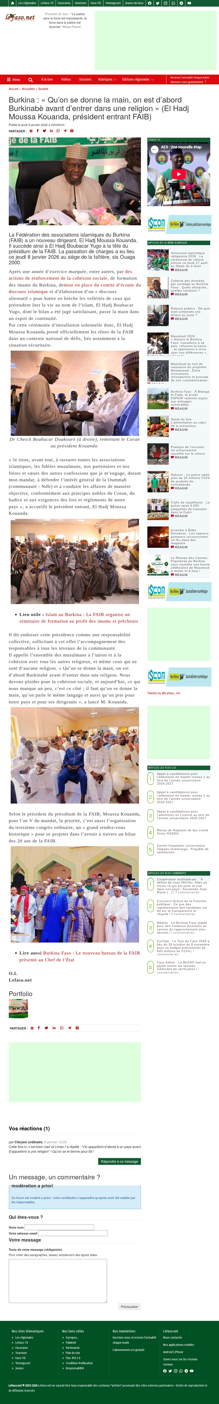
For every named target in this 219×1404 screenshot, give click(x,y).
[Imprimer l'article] (72, 131)
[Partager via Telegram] (65, 131)
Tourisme (80, 3)
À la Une (47, 79)
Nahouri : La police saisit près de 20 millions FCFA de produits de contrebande (190, 479)
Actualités (28, 89)
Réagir (181, 270)
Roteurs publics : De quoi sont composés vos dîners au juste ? (190, 312)
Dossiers (85, 79)
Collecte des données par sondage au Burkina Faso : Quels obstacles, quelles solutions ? (189, 285)
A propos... (72, 1337)
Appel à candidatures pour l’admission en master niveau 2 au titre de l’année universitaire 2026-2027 (183, 797)
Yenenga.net (113, 3)
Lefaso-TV (47, 3)
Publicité (71, 1343)
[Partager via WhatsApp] (58, 131)
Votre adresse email (23, 1233)
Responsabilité (75, 1368)
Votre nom (16, 1227)
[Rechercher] (30, 80)
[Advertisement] (157, 40)
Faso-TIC (96, 3)
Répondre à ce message (119, 1161)
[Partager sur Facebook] (37, 131)
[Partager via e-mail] (31, 131)
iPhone (179, 1352)
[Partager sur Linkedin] (51, 131)
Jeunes (19, 1368)
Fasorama (64, 3)
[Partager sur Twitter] (44, 131)
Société (43, 89)
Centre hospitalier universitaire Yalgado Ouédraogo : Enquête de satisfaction (183, 849)
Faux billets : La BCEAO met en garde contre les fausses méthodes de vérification (181, 966)
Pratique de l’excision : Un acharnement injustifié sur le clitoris (188, 450)
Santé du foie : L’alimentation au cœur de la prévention (188, 423)
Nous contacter (172, 1337)
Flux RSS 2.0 (73, 1358)
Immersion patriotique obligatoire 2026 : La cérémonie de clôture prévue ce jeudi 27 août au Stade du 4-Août (189, 259)
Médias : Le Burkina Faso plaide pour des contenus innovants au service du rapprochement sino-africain (182, 927)
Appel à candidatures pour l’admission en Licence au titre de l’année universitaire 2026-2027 (183, 815)
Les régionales (27, 3)
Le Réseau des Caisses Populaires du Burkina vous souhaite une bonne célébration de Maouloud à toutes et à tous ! (190, 564)
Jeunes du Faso (134, 3)
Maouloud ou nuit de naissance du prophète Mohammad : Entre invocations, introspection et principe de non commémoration (190, 372)
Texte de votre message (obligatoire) (35, 1249)
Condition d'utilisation (79, 1363)
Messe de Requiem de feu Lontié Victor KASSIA (182, 832)
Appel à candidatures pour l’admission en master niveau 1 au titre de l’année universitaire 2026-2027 (183, 778)
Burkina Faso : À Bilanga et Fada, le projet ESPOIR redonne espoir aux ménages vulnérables (190, 398)
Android (168, 1352)
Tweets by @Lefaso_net (163, 693)
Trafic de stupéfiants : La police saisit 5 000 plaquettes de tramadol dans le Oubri (190, 507)
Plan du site (73, 1353)
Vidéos (66, 79)
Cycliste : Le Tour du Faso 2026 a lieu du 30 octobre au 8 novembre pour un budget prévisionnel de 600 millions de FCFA (183, 946)
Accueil (13, 89)
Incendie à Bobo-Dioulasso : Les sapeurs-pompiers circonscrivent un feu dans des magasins (190, 536)
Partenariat (73, 1348)
